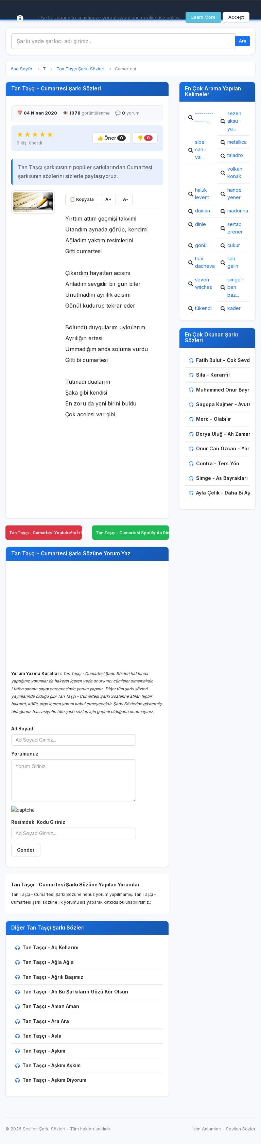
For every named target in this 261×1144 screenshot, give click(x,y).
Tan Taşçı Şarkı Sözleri (80, 68)
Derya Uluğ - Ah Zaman (223, 434)
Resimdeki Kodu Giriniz (38, 822)
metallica (237, 142)
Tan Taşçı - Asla (42, 1036)
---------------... (204, 117)
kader (234, 308)
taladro (235, 155)
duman (202, 210)
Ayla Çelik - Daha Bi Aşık (225, 493)
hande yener (234, 193)
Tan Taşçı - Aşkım (43, 1051)
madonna (237, 210)
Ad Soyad (22, 728)
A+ (108, 199)
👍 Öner (110, 138)
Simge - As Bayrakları (222, 478)
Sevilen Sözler (241, 1128)
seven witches (203, 283)
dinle (200, 224)
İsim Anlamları (206, 1128)
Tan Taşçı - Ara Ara (45, 1021)
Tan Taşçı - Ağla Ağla (48, 962)
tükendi (203, 308)
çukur (233, 245)
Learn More (203, 17)
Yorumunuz (24, 754)
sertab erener (235, 228)
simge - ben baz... (235, 287)
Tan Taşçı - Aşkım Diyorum (54, 1080)
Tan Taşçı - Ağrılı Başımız (52, 977)
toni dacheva (205, 262)
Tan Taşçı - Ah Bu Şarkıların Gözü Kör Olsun (75, 991)
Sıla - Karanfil (213, 375)
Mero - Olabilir (213, 419)
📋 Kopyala (82, 199)
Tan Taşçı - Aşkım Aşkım (51, 1065)
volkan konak (234, 172)
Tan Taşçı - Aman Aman (50, 1006)
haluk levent (202, 193)
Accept (236, 17)
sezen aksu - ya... (234, 121)
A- (125, 199)
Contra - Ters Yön (217, 463)
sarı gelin (232, 262)
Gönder (26, 850)
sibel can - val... (201, 149)
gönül (201, 245)
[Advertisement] (33, 320)
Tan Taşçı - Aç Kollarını (50, 947)
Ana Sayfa (21, 68)
